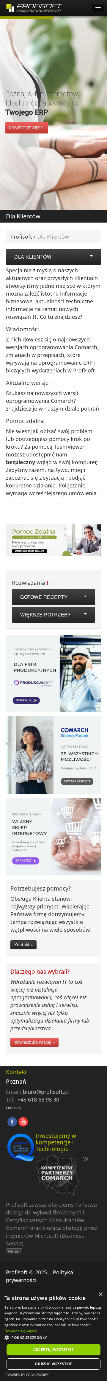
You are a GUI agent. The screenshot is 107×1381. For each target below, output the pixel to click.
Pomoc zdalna (25, 421)
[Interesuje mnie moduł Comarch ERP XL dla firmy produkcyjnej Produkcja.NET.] (53, 674)
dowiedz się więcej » (34, 1042)
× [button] (100, 1294)
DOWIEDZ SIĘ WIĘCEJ (27, 128)
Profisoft (21, 236)
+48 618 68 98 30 (38, 1099)
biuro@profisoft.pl (46, 1091)
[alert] (53, 1334)
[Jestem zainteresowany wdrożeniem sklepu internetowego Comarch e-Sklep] (53, 838)
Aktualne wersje (27, 383)
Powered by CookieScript (26, 1374)
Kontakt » (23, 944)
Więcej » (14, 1252)
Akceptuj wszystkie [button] (53, 1349)
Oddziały (13, 1107)
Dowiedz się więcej (20, 1330)
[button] (53, 1338)
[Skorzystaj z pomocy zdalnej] (53, 539)
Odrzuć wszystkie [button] (53, 1363)
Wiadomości (22, 329)
